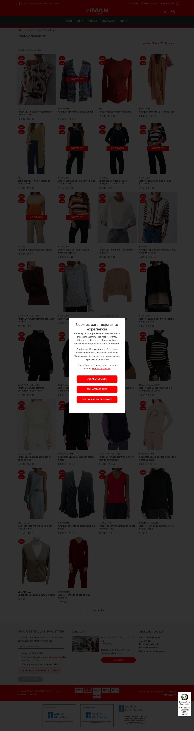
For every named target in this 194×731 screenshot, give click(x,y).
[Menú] (189, 693)
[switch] (184, 713)
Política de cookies (101, 368)
